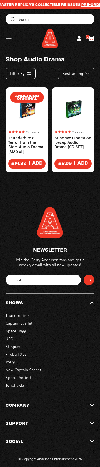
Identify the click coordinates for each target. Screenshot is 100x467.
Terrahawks (15, 385)
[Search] (12, 19)
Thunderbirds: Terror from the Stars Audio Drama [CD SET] (25, 145)
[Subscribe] (89, 280)
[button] (9, 38)
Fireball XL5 (16, 354)
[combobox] (50, 19)
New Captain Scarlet (23, 370)
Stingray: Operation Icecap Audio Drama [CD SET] (72, 142)
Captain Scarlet (19, 323)
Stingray (13, 346)
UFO (10, 339)
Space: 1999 (16, 331)
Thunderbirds (17, 315)
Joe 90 (11, 362)
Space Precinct (18, 377)
